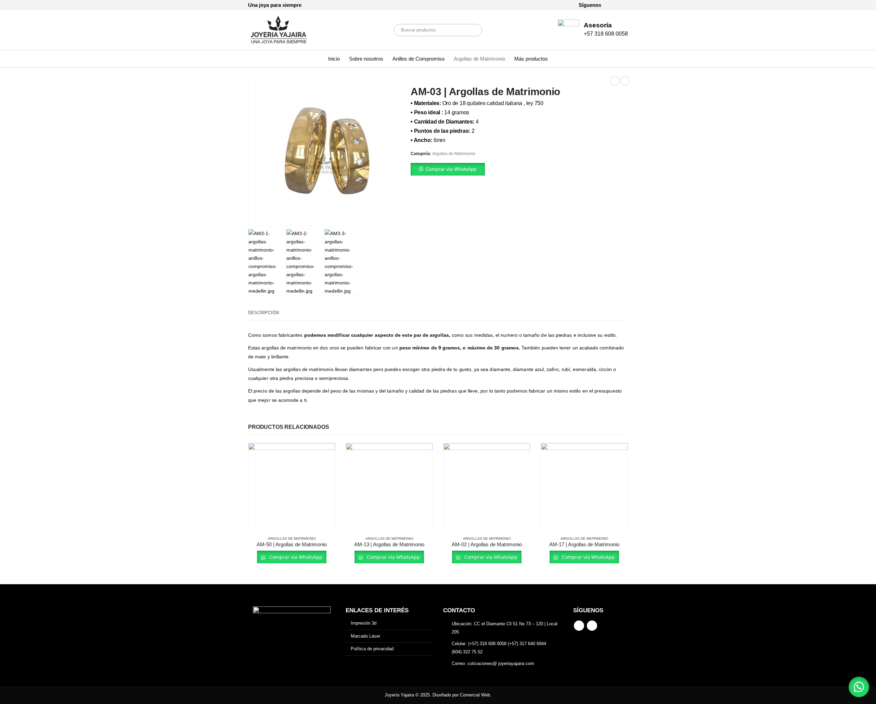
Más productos (531, 59)
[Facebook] (611, 5)
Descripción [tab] (263, 312)
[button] (519, 169)
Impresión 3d (363, 623)
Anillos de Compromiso (418, 59)
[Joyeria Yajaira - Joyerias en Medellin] (279, 30)
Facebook (579, 625)
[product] (291, 486)
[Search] (472, 30)
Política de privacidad (372, 648)
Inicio (334, 59)
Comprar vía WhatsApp (451, 169)
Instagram (592, 625)
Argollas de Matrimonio (479, 59)
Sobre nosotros (366, 59)
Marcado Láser (365, 636)
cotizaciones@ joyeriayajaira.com (500, 663)
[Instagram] (623, 5)
